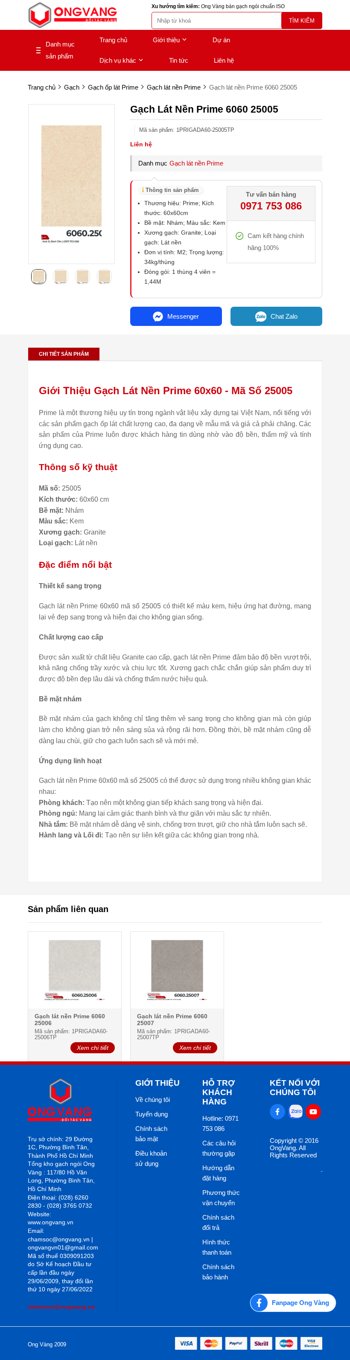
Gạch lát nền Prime (196, 163)
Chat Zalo (284, 316)
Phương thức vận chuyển (221, 1197)
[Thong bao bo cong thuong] (322, 1169)
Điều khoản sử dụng (151, 1158)
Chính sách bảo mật (151, 1133)
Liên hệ (224, 60)
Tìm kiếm (302, 20)
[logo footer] (63, 1100)
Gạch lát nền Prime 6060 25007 (172, 1019)
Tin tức (178, 60)
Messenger (183, 316)
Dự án (221, 40)
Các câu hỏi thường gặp (219, 1148)
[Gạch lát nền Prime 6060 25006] (74, 971)
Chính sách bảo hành (218, 1272)
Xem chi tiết (92, 1047)
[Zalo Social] (295, 1111)
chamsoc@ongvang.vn (61, 1306)
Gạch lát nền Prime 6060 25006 (70, 1019)
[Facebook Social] (277, 1111)
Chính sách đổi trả (218, 1222)
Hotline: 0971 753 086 (220, 1123)
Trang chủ (113, 40)
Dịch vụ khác (117, 60)
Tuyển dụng (151, 1114)
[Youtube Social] (313, 1111)
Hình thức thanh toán (216, 1247)
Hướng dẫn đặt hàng (218, 1173)
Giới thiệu (166, 40)
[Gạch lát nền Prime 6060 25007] (177, 971)
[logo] (72, 15)
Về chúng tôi (152, 1099)
